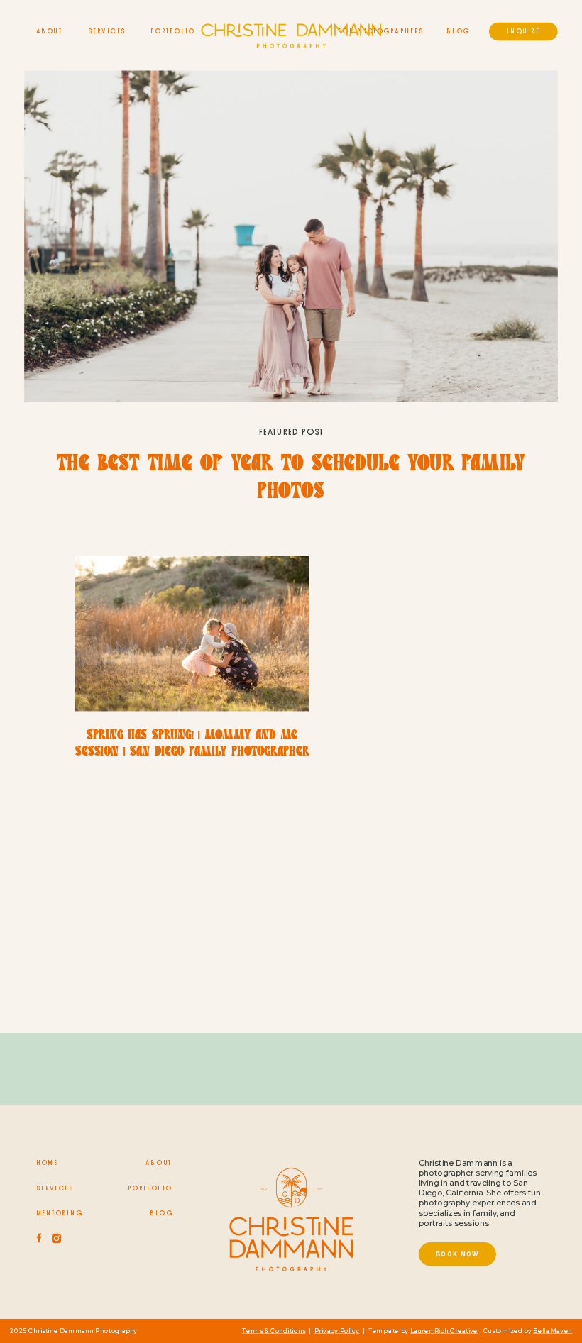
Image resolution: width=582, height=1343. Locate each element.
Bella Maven (552, 1330)
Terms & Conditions (273, 1330)
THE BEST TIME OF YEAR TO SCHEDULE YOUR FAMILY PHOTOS (291, 479)
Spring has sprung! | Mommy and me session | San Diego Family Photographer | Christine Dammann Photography (192, 752)
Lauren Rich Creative (444, 1330)
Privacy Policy (337, 1330)
